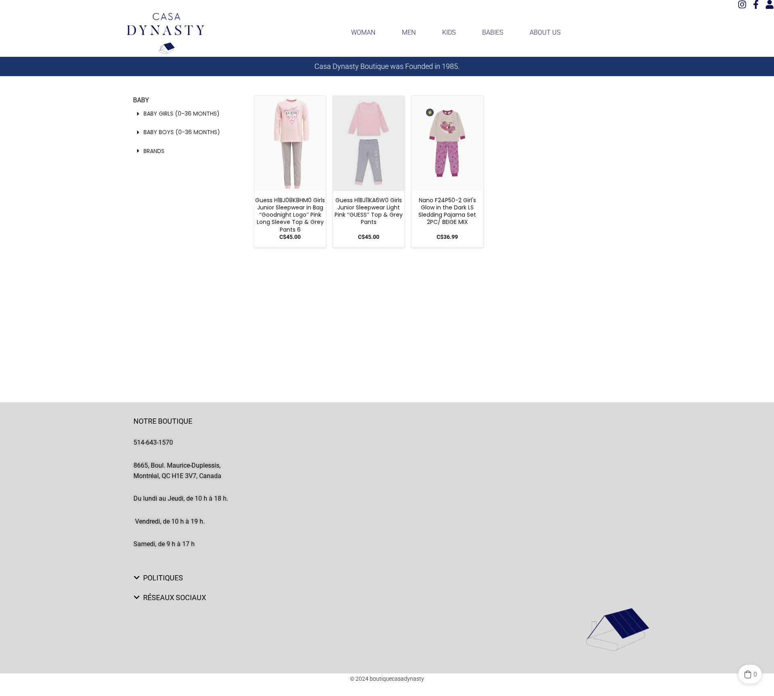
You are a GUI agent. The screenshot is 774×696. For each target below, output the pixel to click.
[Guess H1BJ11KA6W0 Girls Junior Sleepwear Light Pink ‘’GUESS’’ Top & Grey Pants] (368, 143)
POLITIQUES (163, 578)
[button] (387, 421)
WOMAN (363, 32)
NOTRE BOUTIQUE (162, 421)
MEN (409, 32)
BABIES (492, 32)
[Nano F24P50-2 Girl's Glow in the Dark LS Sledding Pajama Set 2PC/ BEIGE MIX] (447, 143)
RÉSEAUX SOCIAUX (174, 597)
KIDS (449, 32)
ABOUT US (545, 32)
